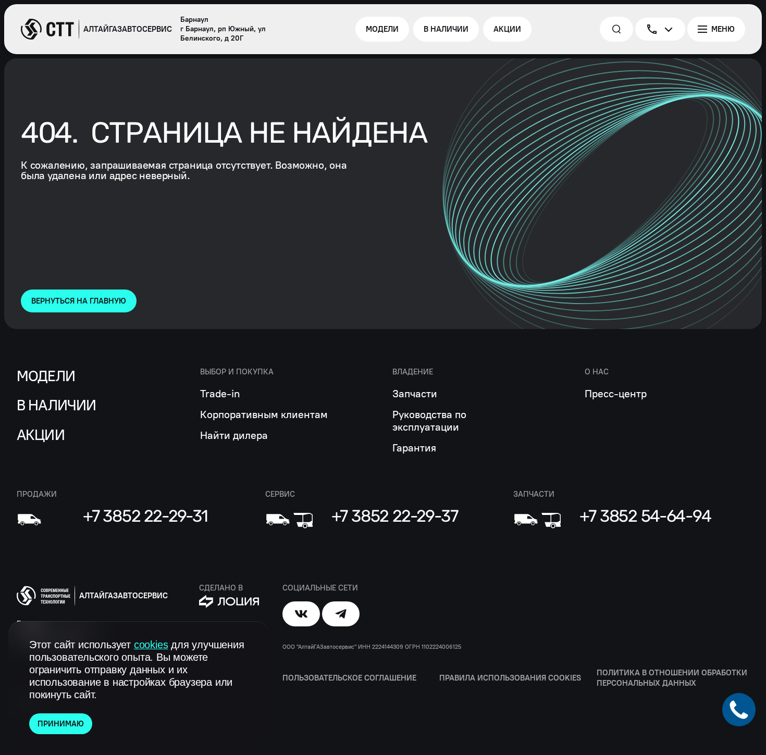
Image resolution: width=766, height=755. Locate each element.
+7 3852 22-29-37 (394, 516)
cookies (151, 644)
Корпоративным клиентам (264, 414)
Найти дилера (234, 435)
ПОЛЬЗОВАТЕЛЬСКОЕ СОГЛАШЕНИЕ (349, 678)
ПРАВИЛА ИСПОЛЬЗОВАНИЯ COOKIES (510, 678)
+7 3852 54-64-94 (645, 516)
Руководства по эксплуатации (429, 420)
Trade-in (220, 393)
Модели (46, 376)
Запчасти (414, 393)
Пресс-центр (616, 393)
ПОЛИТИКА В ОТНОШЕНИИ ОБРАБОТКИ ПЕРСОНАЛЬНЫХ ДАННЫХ (672, 678)
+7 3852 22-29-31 (145, 516)
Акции (41, 435)
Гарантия (414, 448)
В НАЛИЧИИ (56, 405)
